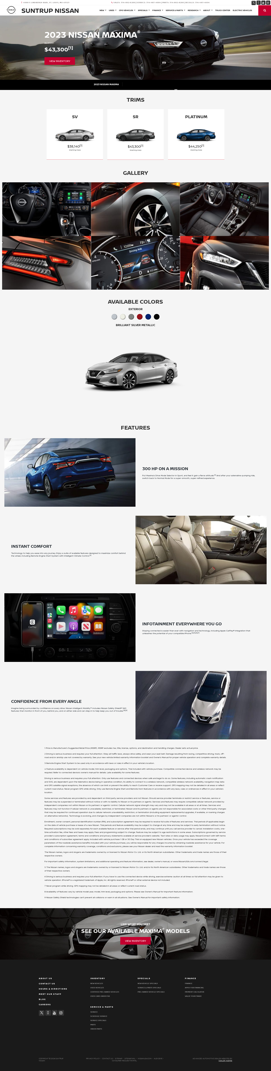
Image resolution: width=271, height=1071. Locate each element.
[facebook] (258, 3)
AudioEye (158, 1059)
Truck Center (222, 10)
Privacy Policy (93, 1059)
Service (94, 1012)
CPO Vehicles (126, 10)
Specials (142, 10)
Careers (45, 1004)
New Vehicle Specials (148, 983)
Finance (156, 10)
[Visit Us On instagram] (268, 3)
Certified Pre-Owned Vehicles (104, 992)
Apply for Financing (194, 988)
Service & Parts (174, 10)
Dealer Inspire (225, 1061)
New (102, 10)
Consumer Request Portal (124, 1061)
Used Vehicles (97, 988)
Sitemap (118, 1059)
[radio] (114, 317)
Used (111, 10)
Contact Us (47, 983)
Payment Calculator (194, 992)
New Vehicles (96, 983)
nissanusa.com (144, 1059)
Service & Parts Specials (149, 988)
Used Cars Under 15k (100, 996)
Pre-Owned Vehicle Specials (151, 992)
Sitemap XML (130, 1059)
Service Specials (98, 1020)
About (206, 10)
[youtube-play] (263, 3)
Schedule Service (98, 1016)
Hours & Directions (53, 989)
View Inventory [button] (59, 61)
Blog (42, 999)
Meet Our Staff (50, 994)
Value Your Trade (193, 996)
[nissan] (11, 9)
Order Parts (96, 1029)
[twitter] (254, 2)
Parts (93, 1025)
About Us (45, 978)
